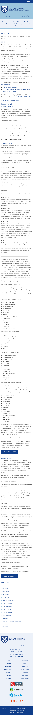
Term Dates (25, 675)
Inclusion (5, 618)
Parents (8, 672)
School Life (8, 666)
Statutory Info (24, 661)
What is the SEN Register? (10, 87)
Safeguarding (7, 615)
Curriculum (25, 672)
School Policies (7, 606)
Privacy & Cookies (14, 710)
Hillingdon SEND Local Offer (11, 100)
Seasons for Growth (10, 576)
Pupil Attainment (7, 603)
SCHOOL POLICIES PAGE (24, 97)
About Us (5, 583)
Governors (6, 595)
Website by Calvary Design (16, 712)
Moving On (6, 624)
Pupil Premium (7, 609)
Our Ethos (8, 678)
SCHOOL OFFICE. (5, 84)
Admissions (6, 598)
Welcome (5, 589)
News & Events (8, 669)
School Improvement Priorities (12, 621)
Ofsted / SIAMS (25, 669)
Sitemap (22, 710)
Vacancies (5, 627)
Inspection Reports (8, 601)
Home (8, 661)
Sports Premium (7, 612)
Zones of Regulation (10, 452)
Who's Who (6, 592)
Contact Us (8, 17)
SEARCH (24, 17)
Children (8, 675)
